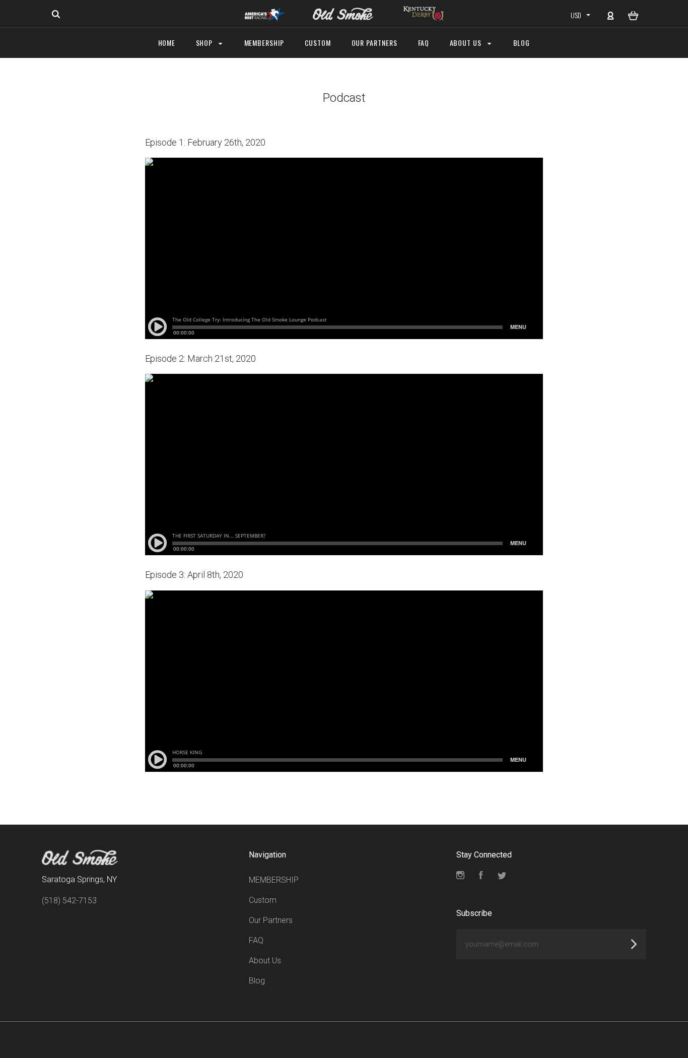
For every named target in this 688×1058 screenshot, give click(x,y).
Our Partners (375, 42)
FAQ (424, 42)
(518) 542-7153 (69, 900)
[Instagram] (460, 876)
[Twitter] (502, 876)
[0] (633, 14)
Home (167, 42)
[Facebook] (481, 876)
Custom (318, 42)
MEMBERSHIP (264, 42)
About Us (467, 42)
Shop (205, 42)
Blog (521, 42)
